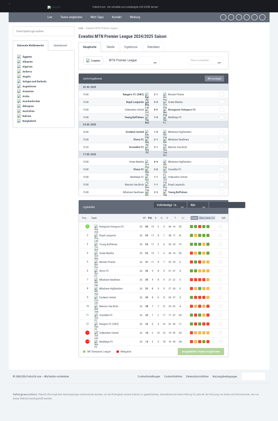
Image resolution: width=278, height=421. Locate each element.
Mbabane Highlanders (179, 131)
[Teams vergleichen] (221, 94)
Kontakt (117, 17)
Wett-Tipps (97, 17)
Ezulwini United (135, 131)
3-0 (156, 102)
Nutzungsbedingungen (225, 376)
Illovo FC (138, 139)
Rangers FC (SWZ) (133, 94)
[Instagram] (239, 17)
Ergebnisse (130, 47)
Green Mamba (175, 102)
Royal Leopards (135, 102)
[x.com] (231, 17)
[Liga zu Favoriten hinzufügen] (170, 36)
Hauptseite (90, 47)
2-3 (156, 192)
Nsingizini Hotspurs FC (182, 109)
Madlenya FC (175, 117)
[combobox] (132, 60)
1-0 (156, 117)
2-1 (156, 94)
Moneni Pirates (176, 94)
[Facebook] (223, 17)
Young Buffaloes (134, 117)
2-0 (156, 169)
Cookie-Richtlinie (173, 376)
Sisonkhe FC (136, 147)
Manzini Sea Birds (177, 147)
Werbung (135, 17)
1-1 (156, 176)
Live (50, 17)
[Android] (254, 17)
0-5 (156, 109)
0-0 (156, 161)
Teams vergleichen (71, 17)
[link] (153, 94)
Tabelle (110, 47)
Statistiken (153, 47)
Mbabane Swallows (178, 139)
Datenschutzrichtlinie (197, 376)
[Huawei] (262, 17)
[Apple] (247, 17)
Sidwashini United (134, 109)
